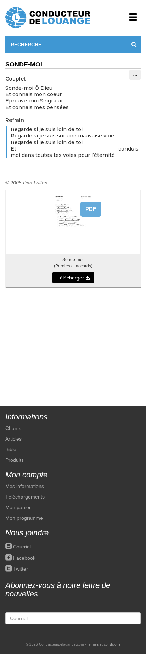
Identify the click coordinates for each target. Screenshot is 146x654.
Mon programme (24, 518)
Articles (13, 439)
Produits (14, 460)
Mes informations (24, 486)
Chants (13, 428)
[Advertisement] (73, 342)
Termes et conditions (103, 644)
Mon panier (18, 507)
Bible (10, 449)
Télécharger (71, 278)
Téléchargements (25, 497)
